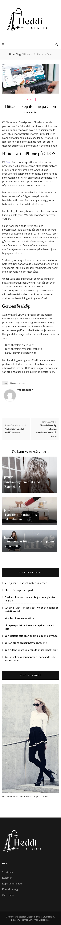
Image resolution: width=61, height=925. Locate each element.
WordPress (44, 919)
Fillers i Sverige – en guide (19, 590)
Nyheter (7, 877)
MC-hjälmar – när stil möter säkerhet (25, 583)
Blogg (30, 100)
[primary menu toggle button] (3, 44)
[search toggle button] (57, 45)
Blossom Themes (19, 919)
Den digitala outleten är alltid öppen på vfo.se (31, 635)
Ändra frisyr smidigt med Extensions (22, 484)
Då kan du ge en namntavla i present (25, 643)
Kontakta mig (10, 889)
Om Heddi (8, 895)
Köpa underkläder (12, 883)
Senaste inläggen (17, 383)
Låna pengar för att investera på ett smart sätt (29, 543)
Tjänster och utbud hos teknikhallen (20, 517)
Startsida (7, 872)
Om (5, 383)
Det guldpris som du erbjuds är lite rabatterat (31, 650)
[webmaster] (10, 400)
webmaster (31, 112)
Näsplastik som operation (19, 618)
